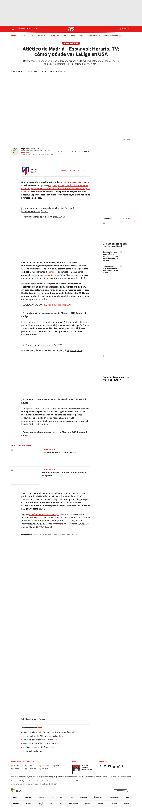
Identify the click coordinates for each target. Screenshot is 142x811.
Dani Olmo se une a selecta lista (59, 452)
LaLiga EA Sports (69, 36)
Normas (42, 719)
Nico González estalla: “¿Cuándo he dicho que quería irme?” (49, 732)
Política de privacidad (34, 781)
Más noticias (126, 218)
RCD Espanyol (72, 535)
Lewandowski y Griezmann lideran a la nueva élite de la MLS (110, 269)
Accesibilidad (76, 781)
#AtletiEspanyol (32, 345)
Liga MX (31, 36)
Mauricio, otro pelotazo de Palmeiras (39, 739)
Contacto (14, 781)
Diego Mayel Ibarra (28, 148)
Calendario (86, 171)
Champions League (94, 36)
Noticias (64, 171)
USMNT (81, 36)
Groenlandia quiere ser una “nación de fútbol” (116, 378)
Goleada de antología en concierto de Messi (115, 245)
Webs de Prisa (121, 790)
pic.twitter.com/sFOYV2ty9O (53, 345)
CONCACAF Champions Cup (112, 36)
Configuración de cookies (63, 781)
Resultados (21, 29)
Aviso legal (22, 781)
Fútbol (29, 29)
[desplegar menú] (12, 28)
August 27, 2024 (57, 216)
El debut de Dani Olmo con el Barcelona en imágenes (64, 474)
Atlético (35, 169)
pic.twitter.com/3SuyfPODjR (34, 211)
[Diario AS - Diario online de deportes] (71, 29)
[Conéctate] (117, 29)
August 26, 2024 (74, 350)
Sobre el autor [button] (24, 153)
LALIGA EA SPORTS (71, 43)
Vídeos (36, 29)
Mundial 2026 (42, 36)
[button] (60, 151)
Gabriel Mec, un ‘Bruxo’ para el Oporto (39, 743)
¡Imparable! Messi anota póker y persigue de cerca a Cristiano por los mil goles (110, 256)
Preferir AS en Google (81, 151)
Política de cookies (47, 781)
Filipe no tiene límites (32, 751)
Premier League (55, 36)
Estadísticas (74, 171)
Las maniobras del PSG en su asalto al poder (42, 736)
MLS (23, 36)
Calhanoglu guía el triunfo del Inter (38, 747)
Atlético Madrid (59, 535)
